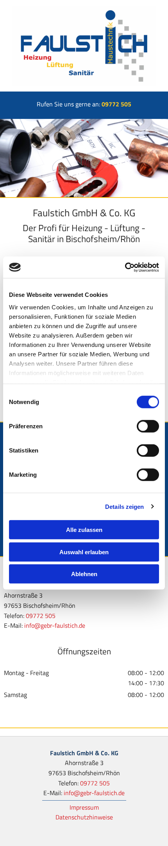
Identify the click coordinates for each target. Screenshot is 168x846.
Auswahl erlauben (84, 551)
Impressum (84, 807)
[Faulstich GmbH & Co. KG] (84, 46)
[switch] (148, 426)
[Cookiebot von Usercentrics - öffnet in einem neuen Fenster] (125, 267)
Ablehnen (84, 574)
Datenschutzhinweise (84, 817)
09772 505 (116, 104)
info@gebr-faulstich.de (54, 625)
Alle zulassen (84, 529)
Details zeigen (124, 506)
